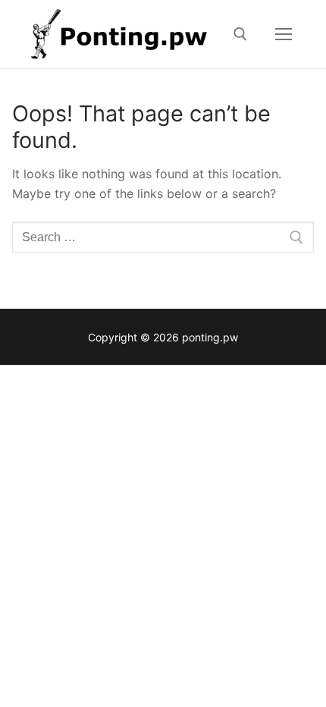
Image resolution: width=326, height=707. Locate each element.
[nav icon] (283, 34)
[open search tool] (240, 34)
